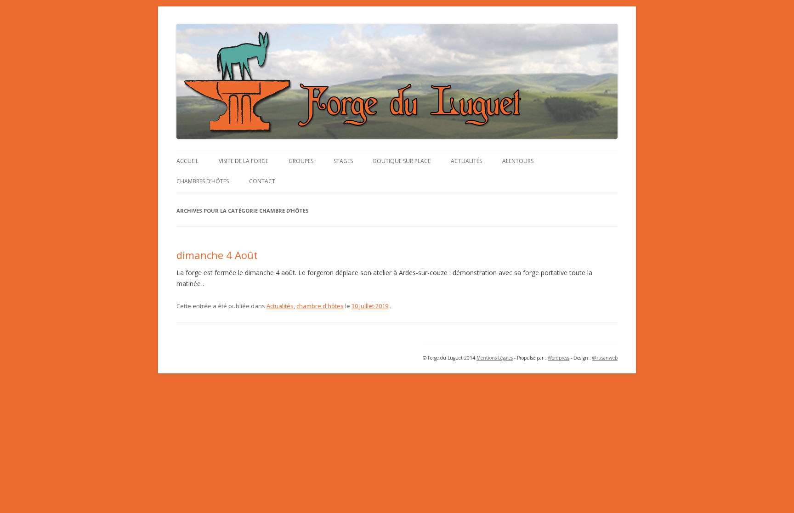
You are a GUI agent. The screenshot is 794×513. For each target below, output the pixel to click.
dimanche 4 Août (217, 255)
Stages (343, 161)
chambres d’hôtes (202, 181)
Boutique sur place (402, 161)
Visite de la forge (243, 161)
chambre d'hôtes (320, 306)
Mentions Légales (494, 358)
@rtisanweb (605, 358)
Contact (262, 181)
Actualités (466, 161)
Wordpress (558, 358)
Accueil (187, 161)
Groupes (301, 161)
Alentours (517, 161)
